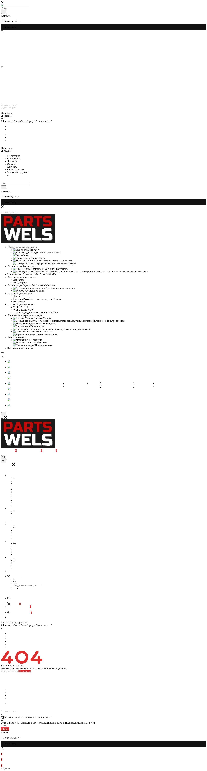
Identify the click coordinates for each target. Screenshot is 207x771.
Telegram (11, 129)
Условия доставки (10, 682)
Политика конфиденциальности (21, 720)
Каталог (17, 481)
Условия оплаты (9, 679)
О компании (7, 674)
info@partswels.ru (12, 118)
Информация (20, 563)
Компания (18, 546)
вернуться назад (9, 671)
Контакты (6, 684)
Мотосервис (7, 676)
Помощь (17, 530)
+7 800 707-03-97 (10, 102)
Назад (19, 478)
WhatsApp (12, 140)
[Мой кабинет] (2, 453)
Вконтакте (12, 126)
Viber (10, 134)
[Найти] (3, 12)
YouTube (11, 132)
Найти (5, 729)
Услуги (17, 513)
